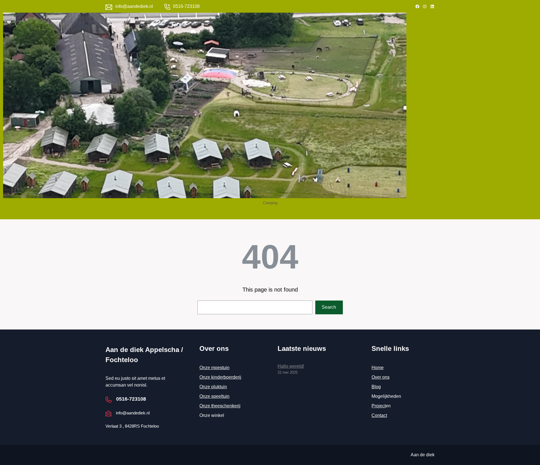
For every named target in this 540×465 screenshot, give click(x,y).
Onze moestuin (214, 367)
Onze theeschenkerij (219, 405)
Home (378, 367)
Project (379, 405)
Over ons (381, 377)
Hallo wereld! (291, 366)
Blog (376, 386)
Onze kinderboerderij (220, 377)
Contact (379, 415)
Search (329, 307)
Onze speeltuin (214, 396)
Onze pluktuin (213, 386)
